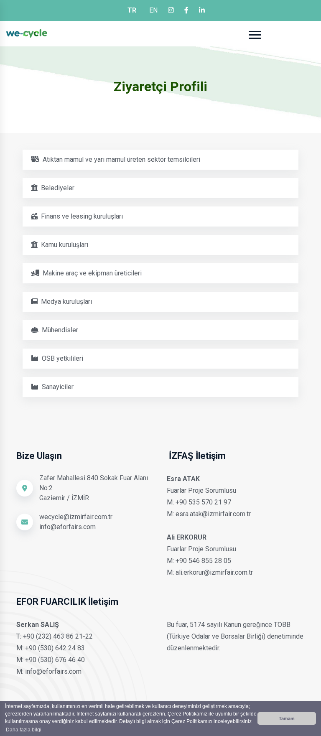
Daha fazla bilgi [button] (23, 730)
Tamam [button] (287, 718)
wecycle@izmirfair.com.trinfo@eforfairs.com (75, 522)
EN (153, 10)
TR (131, 10)
